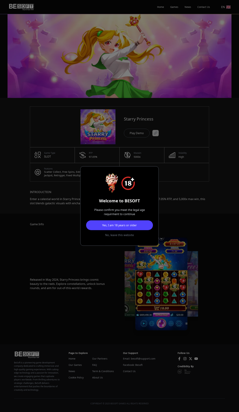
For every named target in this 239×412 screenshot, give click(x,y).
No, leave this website (119, 235)
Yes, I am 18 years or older (119, 225)
